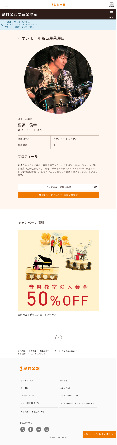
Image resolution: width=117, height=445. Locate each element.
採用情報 (63, 380)
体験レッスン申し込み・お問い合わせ (58, 194)
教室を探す (44, 350)
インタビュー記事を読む (58, 186)
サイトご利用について (30, 403)
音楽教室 (32, 350)
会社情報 (24, 388)
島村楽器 (21, 350)
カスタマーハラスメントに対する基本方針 (77, 403)
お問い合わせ (65, 388)
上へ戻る (59, 336)
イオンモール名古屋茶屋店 (64, 350)
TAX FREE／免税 (27, 395)
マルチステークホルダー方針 (32, 412)
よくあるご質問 (27, 380)
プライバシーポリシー (69, 395)
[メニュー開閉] (111, 14)
